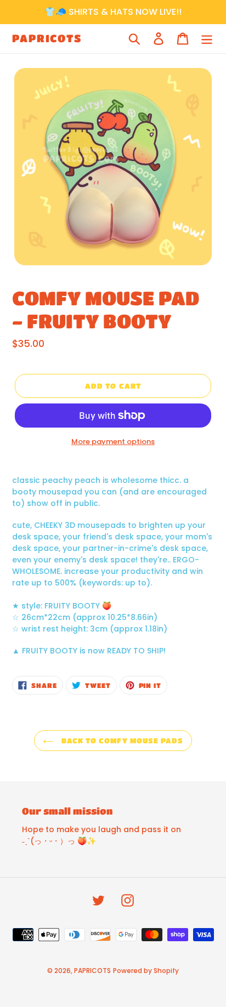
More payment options (113, 441)
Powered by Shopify (146, 970)
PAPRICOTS (47, 38)
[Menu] (207, 38)
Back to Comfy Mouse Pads (121, 740)
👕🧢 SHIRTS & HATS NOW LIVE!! (113, 11)
